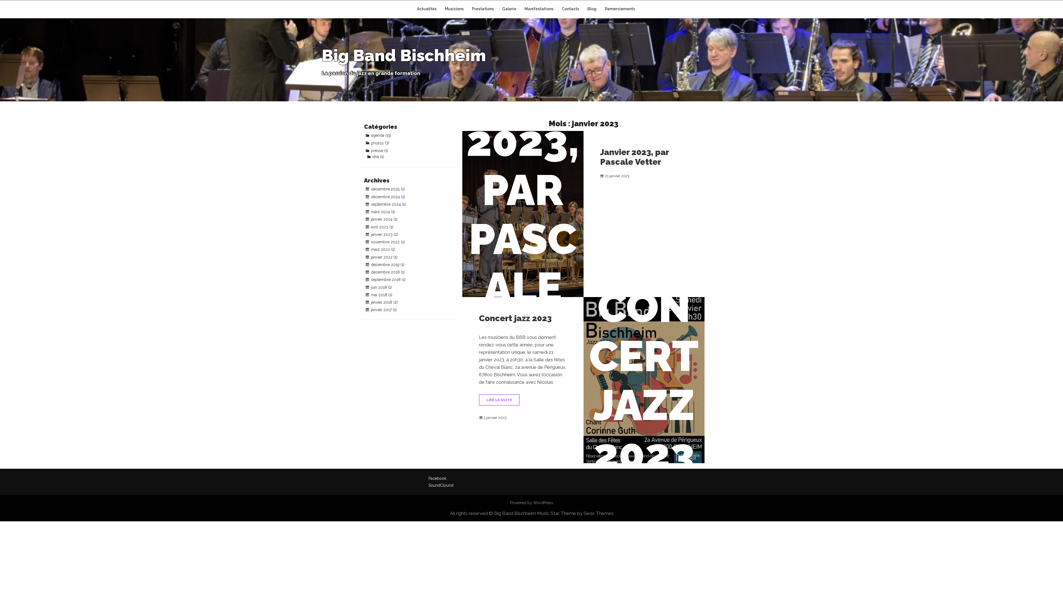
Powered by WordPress (531, 503)
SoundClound (441, 485)
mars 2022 (380, 249)
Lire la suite (499, 400)
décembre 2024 (385, 197)
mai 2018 (379, 295)
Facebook (437, 478)
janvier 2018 (381, 302)
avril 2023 (379, 227)
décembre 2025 (385, 189)
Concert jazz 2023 (515, 318)
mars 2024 (380, 212)
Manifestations (539, 9)
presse (377, 150)
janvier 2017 (381, 310)
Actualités (427, 9)
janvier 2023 (382, 234)
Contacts (570, 9)
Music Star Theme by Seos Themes (575, 513)
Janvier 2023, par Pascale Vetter (634, 157)
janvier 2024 (382, 219)
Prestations (483, 9)
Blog (592, 9)
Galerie (509, 9)
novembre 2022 (385, 242)
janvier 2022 (382, 257)
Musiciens (454, 9)
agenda (377, 135)
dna (375, 156)
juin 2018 (379, 287)
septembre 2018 (386, 279)
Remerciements (620, 9)
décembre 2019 (385, 264)
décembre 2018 (385, 272)
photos (377, 143)
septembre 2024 (386, 204)
